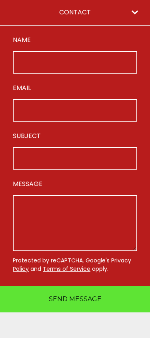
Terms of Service (66, 269)
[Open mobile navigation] (135, 12)
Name (22, 39)
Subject (27, 135)
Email (22, 87)
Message (27, 183)
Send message (75, 299)
